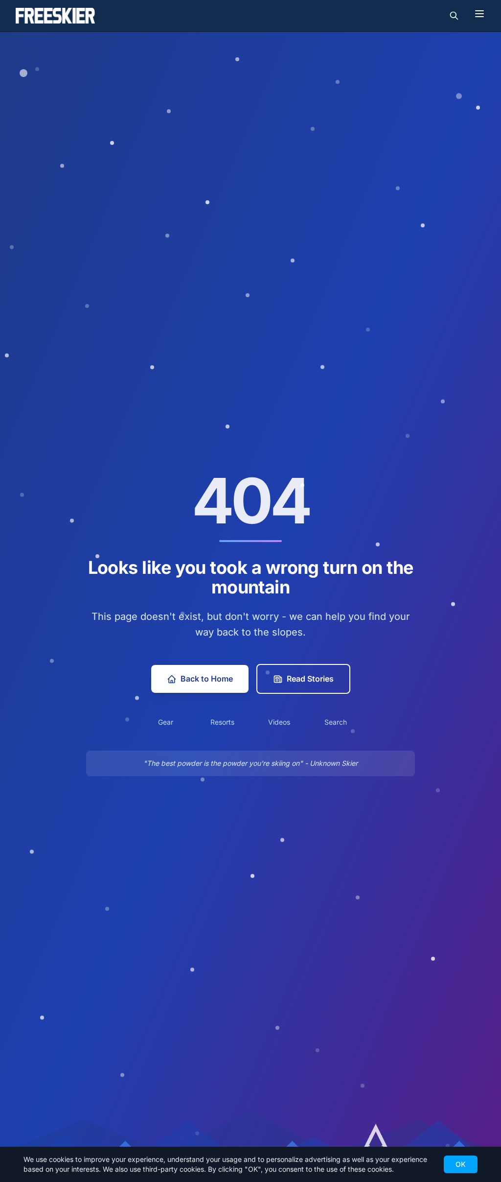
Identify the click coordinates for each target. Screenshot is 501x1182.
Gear (165, 722)
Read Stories (310, 679)
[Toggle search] (454, 15)
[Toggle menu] (479, 14)
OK (460, 1164)
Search (335, 722)
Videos (279, 722)
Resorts (222, 722)
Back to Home (207, 679)
